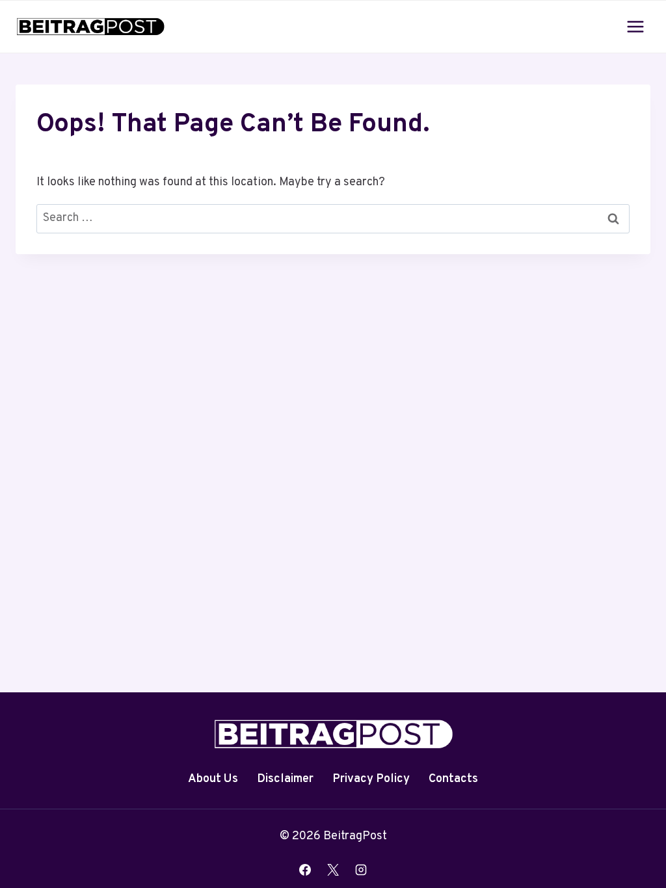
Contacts (453, 779)
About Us (213, 779)
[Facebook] (305, 869)
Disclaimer (285, 779)
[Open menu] (635, 26)
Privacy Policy (371, 779)
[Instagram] (361, 869)
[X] (333, 869)
